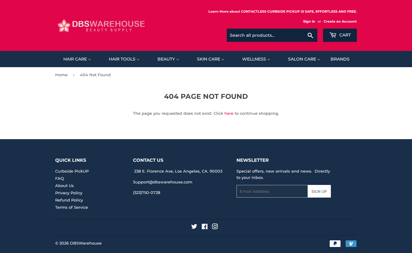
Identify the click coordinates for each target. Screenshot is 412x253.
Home (61, 74)
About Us (64, 185)
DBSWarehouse (86, 243)
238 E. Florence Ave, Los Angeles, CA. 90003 (178, 171)
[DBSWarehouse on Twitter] (194, 227)
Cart (344, 35)
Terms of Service (71, 207)
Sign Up (319, 191)
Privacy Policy (68, 192)
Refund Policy (69, 200)
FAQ (59, 178)
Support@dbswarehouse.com (162, 182)
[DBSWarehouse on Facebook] (204, 227)
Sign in (309, 21)
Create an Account (340, 21)
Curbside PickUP (72, 171)
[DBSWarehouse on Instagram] (215, 227)
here (228, 113)
